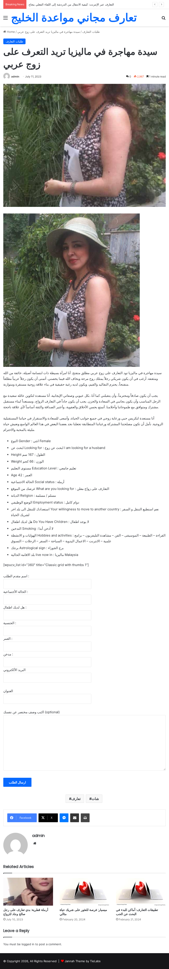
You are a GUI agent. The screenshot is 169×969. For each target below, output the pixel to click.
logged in (28, 944)
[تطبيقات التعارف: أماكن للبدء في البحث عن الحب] (141, 892)
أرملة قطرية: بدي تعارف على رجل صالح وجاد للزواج (25, 912)
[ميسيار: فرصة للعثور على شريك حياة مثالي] (84, 892)
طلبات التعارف (91, 31)
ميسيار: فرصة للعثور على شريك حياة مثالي (83, 912)
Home (10, 31)
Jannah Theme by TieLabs (83, 961)
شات (95, 798)
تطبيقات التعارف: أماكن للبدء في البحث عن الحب (137, 912)
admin (15, 76)
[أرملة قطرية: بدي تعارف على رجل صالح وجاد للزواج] (28, 892)
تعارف (76, 798)
